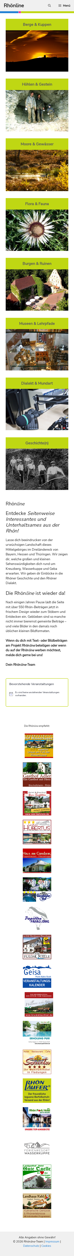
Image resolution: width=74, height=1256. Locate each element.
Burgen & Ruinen (37, 263)
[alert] (37, 694)
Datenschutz (31, 1246)
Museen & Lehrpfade (37, 323)
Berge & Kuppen (37, 24)
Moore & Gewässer (37, 144)
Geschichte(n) (37, 443)
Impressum (52, 1241)
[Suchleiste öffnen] (49, 5)
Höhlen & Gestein (37, 84)
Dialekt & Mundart (37, 383)
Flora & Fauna (37, 203)
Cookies (46, 1246)
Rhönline (14, 5)
